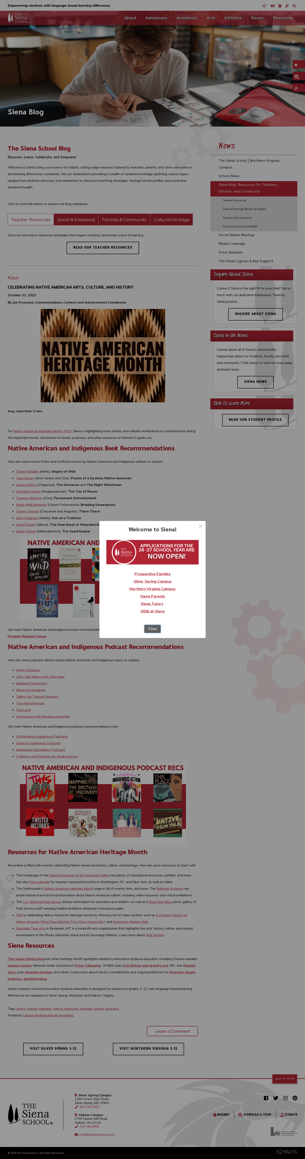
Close (152, 629)
